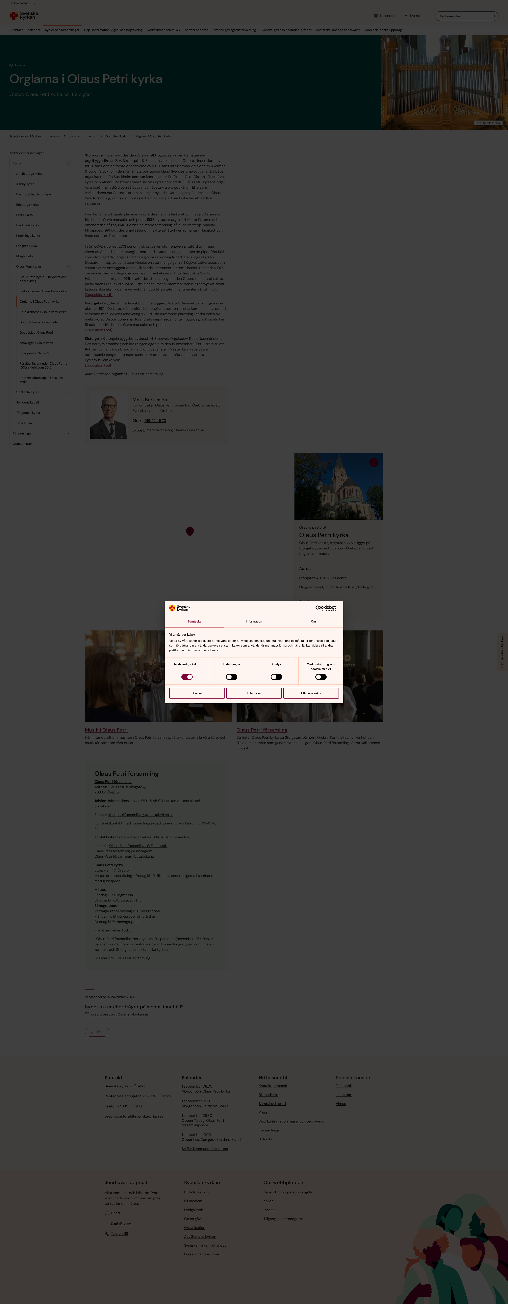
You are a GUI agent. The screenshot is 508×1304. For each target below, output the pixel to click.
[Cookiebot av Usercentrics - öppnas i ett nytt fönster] (321, 608)
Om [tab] (313, 621)
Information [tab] (254, 621)
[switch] (231, 677)
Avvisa (197, 693)
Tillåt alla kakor (311, 693)
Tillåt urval (254, 693)
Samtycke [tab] (194, 621)
